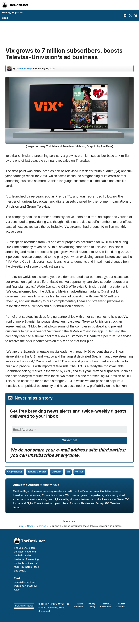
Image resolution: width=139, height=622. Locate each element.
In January (112, 331)
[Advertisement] (69, 34)
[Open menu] (135, 5)
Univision (56, 471)
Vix (68, 471)
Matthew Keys (49, 485)
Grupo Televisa (14, 471)
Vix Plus (79, 471)
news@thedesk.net (24, 582)
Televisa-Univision (37, 471)
